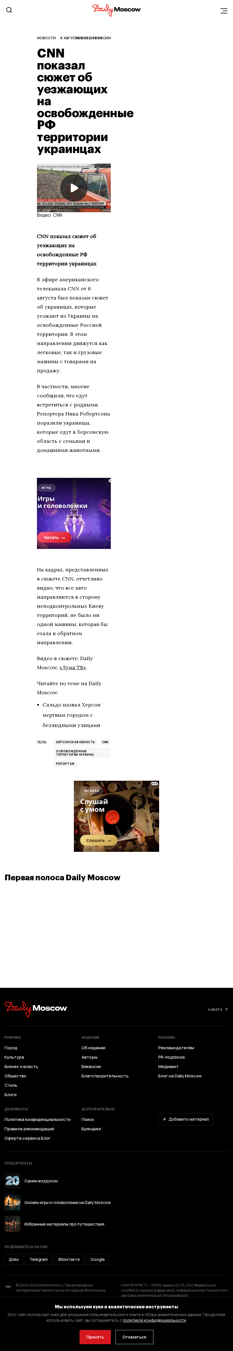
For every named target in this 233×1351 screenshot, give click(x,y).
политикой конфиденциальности (154, 1320)
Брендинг (92, 1129)
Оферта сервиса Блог (28, 1138)
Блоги (10, 1095)
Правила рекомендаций (29, 1129)
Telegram (39, 1259)
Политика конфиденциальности (37, 1119)
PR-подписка (171, 1057)
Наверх (215, 1009)
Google (98, 1259)
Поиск (88, 1119)
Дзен (14, 1259)
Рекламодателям (176, 1048)
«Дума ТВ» (72, 667)
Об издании (93, 1048)
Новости (46, 38)
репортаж (65, 764)
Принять (95, 1337)
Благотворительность (105, 1076)
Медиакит (168, 1066)
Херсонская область (75, 742)
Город (11, 1048)
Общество (15, 1076)
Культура (14, 1057)
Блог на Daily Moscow (180, 1076)
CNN (105, 742)
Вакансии (91, 1066)
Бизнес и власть (21, 1066)
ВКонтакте (69, 1259)
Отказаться (134, 1337)
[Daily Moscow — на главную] (36, 1009)
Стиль (11, 1085)
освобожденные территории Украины (75, 753)
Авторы (89, 1057)
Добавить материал (189, 1119)
